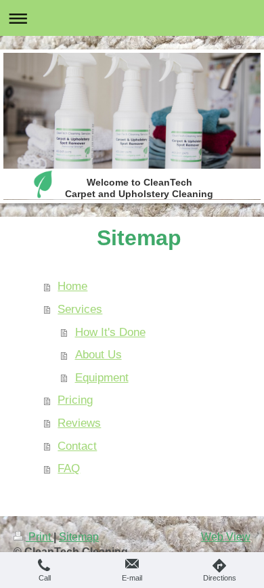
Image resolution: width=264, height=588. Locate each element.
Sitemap (79, 537)
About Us (98, 354)
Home (72, 286)
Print (39, 537)
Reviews (79, 423)
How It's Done (110, 332)
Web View (225, 537)
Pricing (75, 400)
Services (80, 309)
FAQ (69, 468)
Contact (77, 446)
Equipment (102, 377)
